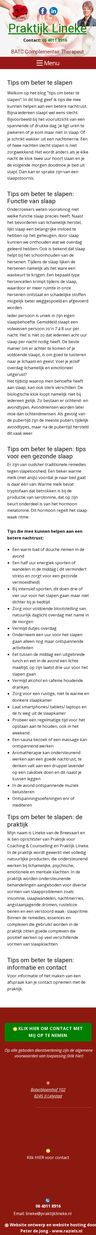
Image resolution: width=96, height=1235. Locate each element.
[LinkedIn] (53, 11)
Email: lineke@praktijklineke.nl (42, 1213)
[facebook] (43, 11)
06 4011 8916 (54, 40)
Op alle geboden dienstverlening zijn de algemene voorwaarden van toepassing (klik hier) (49, 1053)
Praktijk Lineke (47, 28)
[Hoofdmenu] (15, 11)
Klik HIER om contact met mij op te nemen (50, 1032)
